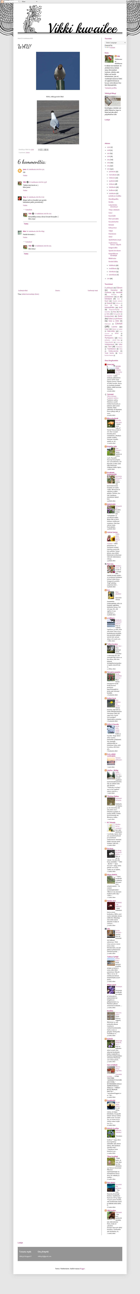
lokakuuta (112, 178)
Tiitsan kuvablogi (112, 1156)
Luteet (107, 329)
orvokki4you (111, 618)
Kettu (116, 305)
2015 (108, 160)
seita (108, 929)
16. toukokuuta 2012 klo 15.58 (37, 182)
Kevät (120, 307)
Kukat (120, 316)
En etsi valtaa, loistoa (118, 1104)
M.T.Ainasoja (111, 822)
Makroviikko (111, 331)
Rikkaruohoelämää (112, 418)
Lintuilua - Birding (112, 770)
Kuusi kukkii (112, 216)
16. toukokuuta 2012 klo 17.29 (35, 197)
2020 (109, 147)
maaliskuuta (113, 268)
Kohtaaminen (113, 228)
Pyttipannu (109, 338)
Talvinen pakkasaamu (119, 759)
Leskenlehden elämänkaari (113, 206)
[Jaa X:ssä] (43, 150)
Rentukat (111, 225)
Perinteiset (119, 986)
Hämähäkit (119, 292)
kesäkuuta (112, 190)
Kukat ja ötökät (114, 321)
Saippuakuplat (109, 342)
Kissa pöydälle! (118, 593)
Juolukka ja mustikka (115, 196)
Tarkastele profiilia (111, 88)
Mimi (24, 231)
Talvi (110, 346)
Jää (118, 297)
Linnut (28, 152)
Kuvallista (110, 1011)
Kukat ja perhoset (115, 318)
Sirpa (24, 197)
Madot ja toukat (117, 329)
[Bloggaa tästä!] (41, 150)
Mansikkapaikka (113, 199)
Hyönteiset (108, 292)
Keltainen (118, 303)
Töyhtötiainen (111, 349)
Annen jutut (110, 364)
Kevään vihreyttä (118, 931)
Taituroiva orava (118, 1013)
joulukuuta (112, 172)
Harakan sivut (111, 901)
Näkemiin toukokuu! (118, 1131)
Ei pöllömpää (109, 288)
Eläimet (119, 288)
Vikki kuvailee (111, 1210)
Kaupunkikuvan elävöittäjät (113, 254)
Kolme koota (117, 959)
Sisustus (118, 342)
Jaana (24, 169)
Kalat (118, 299)
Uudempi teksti (22, 290)
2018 (108, 150)
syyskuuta (112, 181)
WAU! (110, 237)
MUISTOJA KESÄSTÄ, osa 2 (119, 1042)
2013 (108, 166)
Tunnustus (119, 346)
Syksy (120, 344)
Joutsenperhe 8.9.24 (119, 799)
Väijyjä (111, 231)
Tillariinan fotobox (113, 796)
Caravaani (110, 394)
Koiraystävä (116, 314)
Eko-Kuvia (110, 849)
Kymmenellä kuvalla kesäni (119, 478)
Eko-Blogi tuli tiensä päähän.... (118, 852)
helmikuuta (112, 272)
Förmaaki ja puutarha (113, 672)
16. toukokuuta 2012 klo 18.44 (35, 231)
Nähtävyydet (108, 335)
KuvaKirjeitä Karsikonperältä (111, 473)
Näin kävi (118, 646)
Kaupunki (109, 303)
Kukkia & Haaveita (113, 724)
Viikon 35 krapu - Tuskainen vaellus (112, 397)
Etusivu (57, 290)
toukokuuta (112, 193)
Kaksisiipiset (108, 299)
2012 (108, 169)
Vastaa (25, 175)
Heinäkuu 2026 (118, 567)
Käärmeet (108, 324)
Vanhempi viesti (93, 290)
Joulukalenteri (109, 297)
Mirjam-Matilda (112, 875)
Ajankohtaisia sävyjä (115, 240)
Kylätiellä (110, 1039)
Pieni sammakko (114, 219)
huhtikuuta (112, 265)
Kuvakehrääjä (111, 1100)
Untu (120, 349)
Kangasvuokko (113, 248)
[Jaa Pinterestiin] (47, 150)
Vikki (24, 182)
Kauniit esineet (117, 301)
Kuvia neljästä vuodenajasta (111, 755)
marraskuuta (113, 175)
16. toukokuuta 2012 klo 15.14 (35, 169)
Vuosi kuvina (109, 353)
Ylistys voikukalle (114, 210)
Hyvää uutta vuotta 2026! (117, 729)
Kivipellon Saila (112, 446)
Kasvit (106, 301)
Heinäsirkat (114, 290)
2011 (108, 278)
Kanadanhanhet (113, 222)
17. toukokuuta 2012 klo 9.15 (43, 246)
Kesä (106, 305)
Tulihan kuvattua (112, 644)
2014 (108, 163)
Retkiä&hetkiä (111, 504)
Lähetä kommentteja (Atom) (30, 294)
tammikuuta (113, 275)
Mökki (117, 333)
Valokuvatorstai (113, 351)
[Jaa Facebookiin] (45, 150)
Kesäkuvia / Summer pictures (119, 622)
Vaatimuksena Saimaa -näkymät (115, 244)
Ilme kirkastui (118, 449)
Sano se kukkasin (112, 1065)
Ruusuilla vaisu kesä (119, 421)
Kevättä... (111, 202)
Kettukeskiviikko (109, 307)
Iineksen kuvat (111, 698)
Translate (112, 48)
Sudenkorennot (109, 344)
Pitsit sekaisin (111, 1183)
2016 (108, 156)
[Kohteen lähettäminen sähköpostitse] (39, 150)
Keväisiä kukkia (113, 261)
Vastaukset (28, 210)
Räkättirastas (112, 258)
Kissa (114, 312)
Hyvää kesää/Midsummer (119, 676)
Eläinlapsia (119, 1212)
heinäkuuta (112, 187)
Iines (108, 590)
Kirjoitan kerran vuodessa (118, 826)
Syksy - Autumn (118, 773)
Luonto (114, 327)
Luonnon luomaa (112, 532)
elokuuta (112, 184)
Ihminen (113, 294)
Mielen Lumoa (111, 985)
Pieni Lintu (110, 564)
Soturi (110, 213)
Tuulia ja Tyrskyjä (112, 957)
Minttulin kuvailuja (113, 1128)
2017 (108, 153)
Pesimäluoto (112, 234)
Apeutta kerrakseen (115, 251)
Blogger (82, 1269)
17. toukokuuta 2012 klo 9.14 (43, 214)
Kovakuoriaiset (109, 316)
